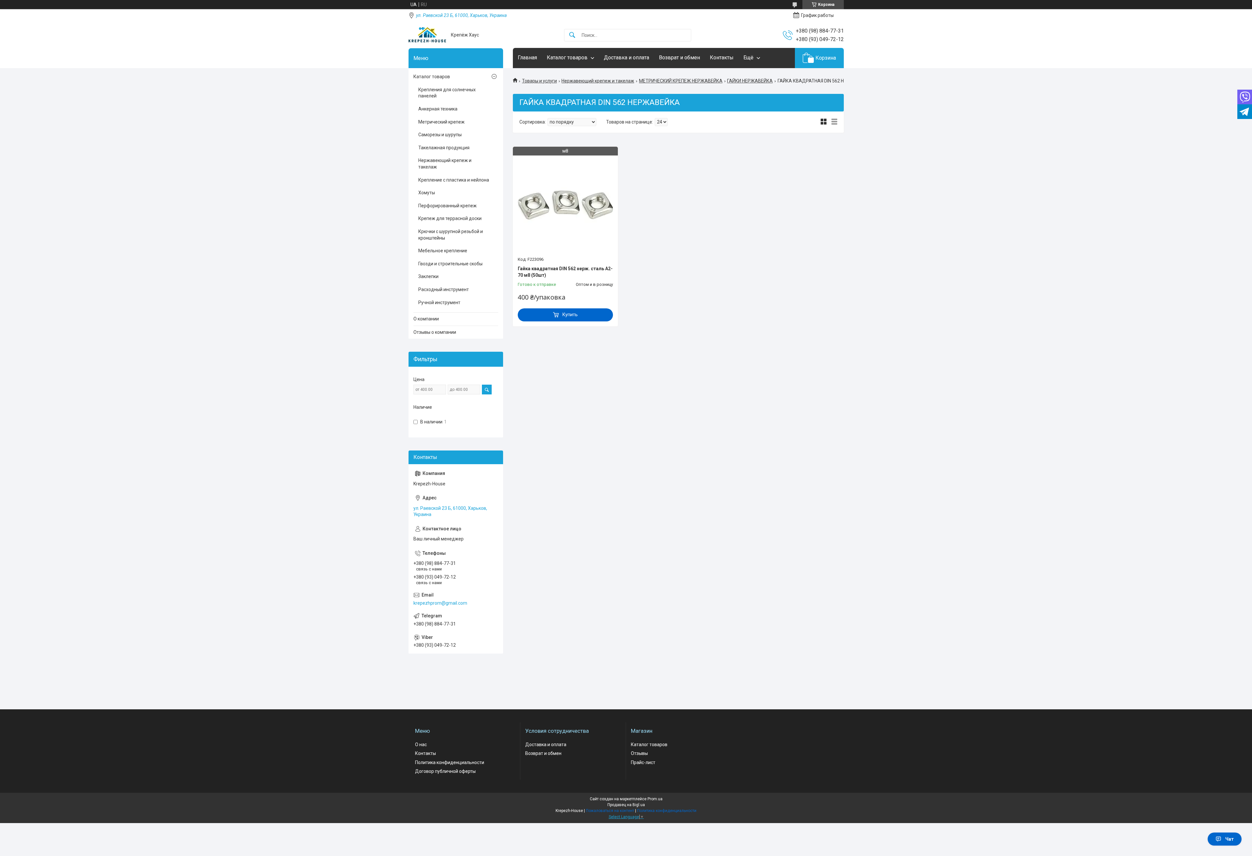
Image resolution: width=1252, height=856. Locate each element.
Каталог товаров (567, 57)
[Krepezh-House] (427, 35)
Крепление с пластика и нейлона (453, 180)
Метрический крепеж (441, 122)
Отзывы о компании (434, 332)
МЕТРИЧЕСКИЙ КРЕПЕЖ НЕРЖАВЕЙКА (681, 80)
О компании (426, 318)
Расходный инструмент (443, 289)
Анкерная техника (437, 108)
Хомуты (426, 192)
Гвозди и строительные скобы (450, 263)
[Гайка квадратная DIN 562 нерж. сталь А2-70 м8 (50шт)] (565, 202)
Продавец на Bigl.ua (626, 805)
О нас (421, 744)
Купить (570, 314)
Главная (527, 57)
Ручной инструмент (439, 302)
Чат (1229, 839)
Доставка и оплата (626, 57)
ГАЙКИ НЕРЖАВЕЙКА (750, 80)
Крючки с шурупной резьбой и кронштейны (450, 235)
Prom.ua (655, 799)
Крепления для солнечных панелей (447, 93)
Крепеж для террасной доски (450, 218)
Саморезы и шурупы (440, 134)
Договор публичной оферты (445, 771)
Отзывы (639, 753)
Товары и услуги (539, 80)
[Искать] (572, 35)
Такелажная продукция (444, 147)
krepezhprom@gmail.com (440, 603)
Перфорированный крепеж (447, 205)
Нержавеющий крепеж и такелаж (597, 80)
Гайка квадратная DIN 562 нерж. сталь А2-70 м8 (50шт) (565, 272)
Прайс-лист (643, 762)
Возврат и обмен (679, 57)
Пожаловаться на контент (610, 810)
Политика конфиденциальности (449, 762)
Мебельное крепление (442, 250)
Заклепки (428, 276)
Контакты (722, 57)
